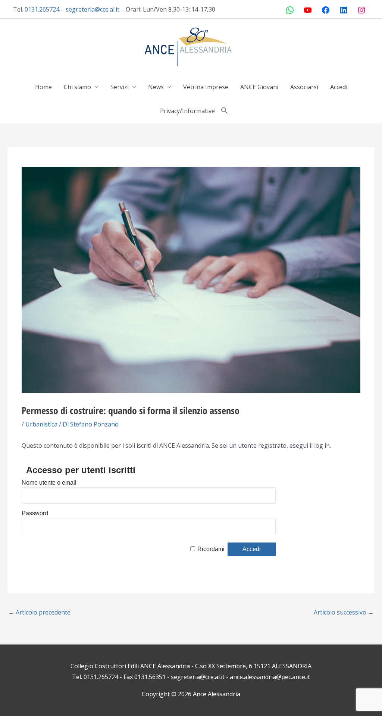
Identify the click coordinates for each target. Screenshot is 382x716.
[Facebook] (325, 10)
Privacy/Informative (187, 111)
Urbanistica (41, 424)
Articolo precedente (39, 612)
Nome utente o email (49, 482)
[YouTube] (307, 10)
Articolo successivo (344, 612)
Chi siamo (77, 87)
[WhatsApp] (289, 10)
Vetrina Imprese (205, 87)
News (156, 87)
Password (35, 513)
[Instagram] (361, 10)
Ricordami (211, 549)
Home (43, 87)
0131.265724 (42, 9)
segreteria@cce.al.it (92, 9)
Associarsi (304, 87)
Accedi (338, 87)
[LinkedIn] (343, 10)
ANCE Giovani (259, 87)
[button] (224, 111)
